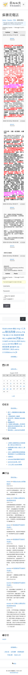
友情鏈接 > (14, 647)
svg (18, 328)
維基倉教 (5, 347)
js (16, 352)
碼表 (18, 341)
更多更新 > (14, 408)
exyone (9, 568)
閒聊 (7, 335)
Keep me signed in (10, 296)
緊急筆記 (22, 341)
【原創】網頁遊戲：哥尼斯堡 (16, 424)
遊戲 (22, 338)
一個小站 (6, 651)
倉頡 (3, 332)
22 (24, 386)
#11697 (22, 204)
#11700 (22, 256)
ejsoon (9, 481)
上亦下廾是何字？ (8, 299)
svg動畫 (9, 338)
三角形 (11, 349)
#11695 (22, 121)
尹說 (14, 20)
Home (4, 20)
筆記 (3, 338)
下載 (3, 335)
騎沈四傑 (10, 331)
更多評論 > (14, 477)
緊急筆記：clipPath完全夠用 (16, 430)
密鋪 (14, 338)
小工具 (22, 329)
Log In (7, 306)
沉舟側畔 (13, 651)
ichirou (19, 332)
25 (10, 389)
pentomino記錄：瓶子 (14, 462)
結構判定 (16, 349)
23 (4, 389)
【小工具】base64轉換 (15, 464)
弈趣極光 (15, 3)
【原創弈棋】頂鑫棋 (14, 416)
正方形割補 (6, 352)
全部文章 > (14, 369)
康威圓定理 (11, 422)
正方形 (11, 335)
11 (10, 383)
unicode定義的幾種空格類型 (16, 459)
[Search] (23, 319)
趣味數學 (13, 347)
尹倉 (23, 332)
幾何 (16, 344)
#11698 (22, 242)
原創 (17, 347)
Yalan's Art (17, 655)
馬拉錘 (4, 329)
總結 (14, 329)
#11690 (22, 35)
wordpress (12, 341)
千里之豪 (10, 655)
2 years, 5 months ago (12, 24)
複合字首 (12, 352)
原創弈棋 (17, 335)
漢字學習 (11, 344)
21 (20, 386)
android (5, 344)
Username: (6, 286)
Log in (4, 639)
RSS (15, 663)
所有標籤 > (14, 356)
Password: (6, 291)
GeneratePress (14, 672)
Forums (9, 20)
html (20, 344)
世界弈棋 (5, 349)
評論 (18, 338)
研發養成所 (21, 651)
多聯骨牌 (9, 328)
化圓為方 (10, 456)
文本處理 (5, 341)
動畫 (22, 335)
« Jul (13, 396)
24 (7, 389)
